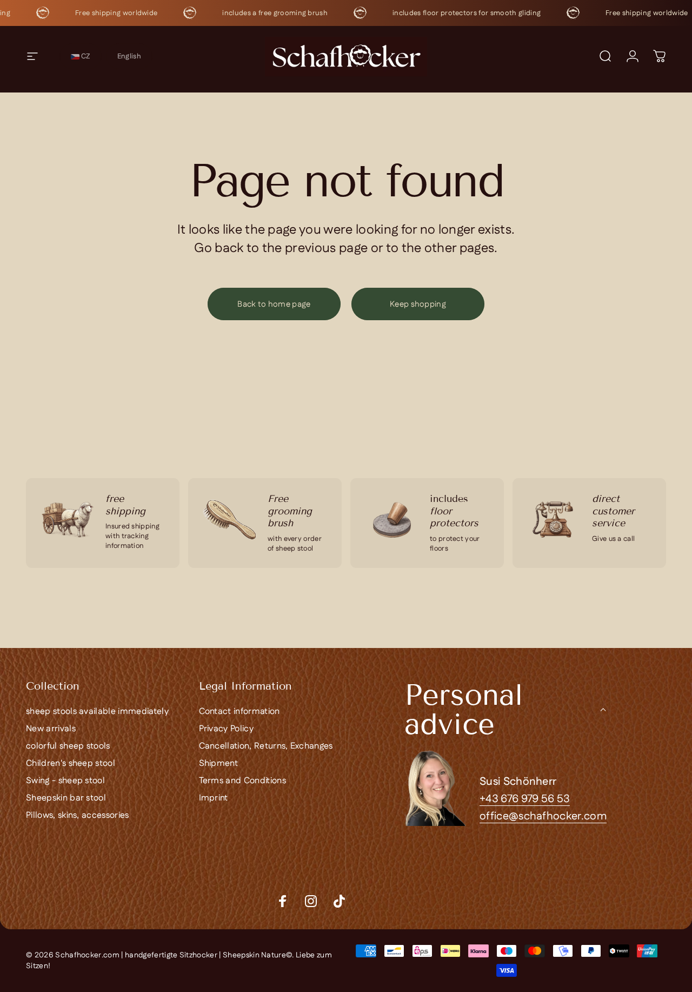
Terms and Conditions (242, 781)
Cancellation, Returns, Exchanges (266, 746)
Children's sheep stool (70, 763)
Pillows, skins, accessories (77, 815)
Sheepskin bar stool (66, 798)
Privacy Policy (226, 729)
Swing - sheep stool (65, 781)
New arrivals (51, 729)
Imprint (213, 798)
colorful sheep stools (68, 746)
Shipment (218, 763)
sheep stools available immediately (97, 711)
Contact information (239, 711)
